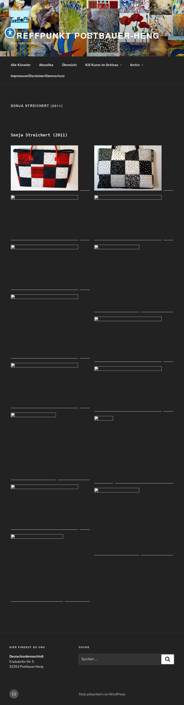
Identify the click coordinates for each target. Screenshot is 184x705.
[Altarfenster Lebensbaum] (133, 449)
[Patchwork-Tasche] (50, 168)
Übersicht (69, 64)
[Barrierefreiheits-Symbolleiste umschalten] (10, 32)
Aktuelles (46, 64)
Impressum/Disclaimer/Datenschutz (38, 75)
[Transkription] (50, 326)
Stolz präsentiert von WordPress (102, 694)
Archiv (135, 64)
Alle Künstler (21, 64)
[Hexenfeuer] (50, 568)
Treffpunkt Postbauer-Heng (85, 35)
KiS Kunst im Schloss (101, 64)
